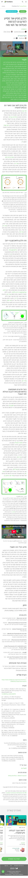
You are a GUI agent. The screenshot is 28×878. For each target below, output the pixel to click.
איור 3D (12, 476)
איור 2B (9, 300)
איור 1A (16, 163)
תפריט (3, 6)
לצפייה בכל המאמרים (14, 859)
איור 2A (9, 294)
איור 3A (19, 457)
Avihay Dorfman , (12, 775)
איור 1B (21, 232)
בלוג (11, 865)
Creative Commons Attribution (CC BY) (16, 793)
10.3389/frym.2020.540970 (9, 694)
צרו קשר (6, 865)
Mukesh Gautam (22, 775)
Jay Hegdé (23, 768)
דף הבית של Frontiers (19, 865)
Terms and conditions (18, 874)
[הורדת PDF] (3, 871)
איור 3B (15, 469)
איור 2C (24, 381)
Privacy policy (8, 874)
